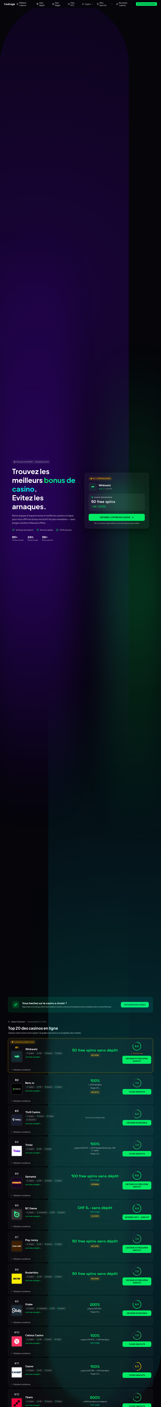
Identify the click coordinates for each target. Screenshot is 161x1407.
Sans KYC (73, 4)
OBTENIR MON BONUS (137, 1123)
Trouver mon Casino (147, 4)
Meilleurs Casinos (22, 4)
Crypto (88, 4)
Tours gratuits (137, 1092)
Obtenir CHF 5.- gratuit (137, 1217)
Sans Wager (57, 4)
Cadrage (9, 4)
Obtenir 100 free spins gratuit (136, 1185)
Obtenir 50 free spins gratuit (137, 1060)
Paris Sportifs (102, 4)
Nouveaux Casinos (123, 4)
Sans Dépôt (42, 4)
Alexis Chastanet (18, 1022)
